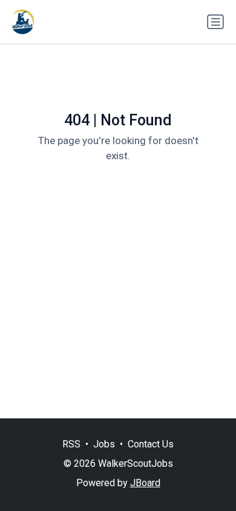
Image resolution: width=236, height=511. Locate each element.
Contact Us (151, 444)
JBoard (145, 483)
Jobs (104, 444)
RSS (71, 444)
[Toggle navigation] (215, 21)
